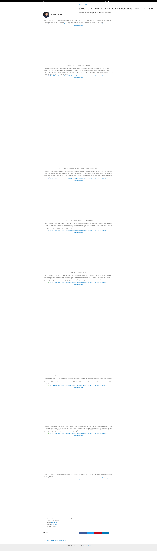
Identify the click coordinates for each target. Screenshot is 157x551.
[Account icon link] (43, 1)
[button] (114, 1)
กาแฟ (95, 20)
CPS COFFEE (54, 524)
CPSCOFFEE (54, 522)
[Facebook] (106, 1)
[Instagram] (108, 1)
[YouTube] (111, 1)
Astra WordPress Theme (88, 545)
